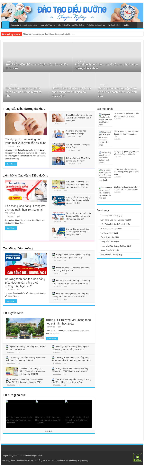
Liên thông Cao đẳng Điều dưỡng (25, 175)
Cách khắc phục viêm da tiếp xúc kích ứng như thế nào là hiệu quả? (79, 118)
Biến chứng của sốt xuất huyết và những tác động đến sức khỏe (78, 420)
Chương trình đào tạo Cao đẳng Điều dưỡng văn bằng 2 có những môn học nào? (25, 282)
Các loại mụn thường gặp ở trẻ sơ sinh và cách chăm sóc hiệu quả (117, 92)
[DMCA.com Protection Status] (137, 457)
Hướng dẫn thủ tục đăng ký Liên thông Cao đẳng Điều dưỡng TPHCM (78, 200)
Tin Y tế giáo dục (14, 395)
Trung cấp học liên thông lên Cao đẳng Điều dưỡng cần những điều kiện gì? (78, 216)
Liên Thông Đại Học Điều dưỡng (71, 25)
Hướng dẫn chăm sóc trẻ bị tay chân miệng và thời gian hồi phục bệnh (71, 92)
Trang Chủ (5, 24)
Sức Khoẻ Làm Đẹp (109, 229)
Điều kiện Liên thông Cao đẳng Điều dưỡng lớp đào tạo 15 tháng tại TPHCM (77, 184)
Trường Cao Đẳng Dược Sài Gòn (40, 460)
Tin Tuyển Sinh (114, 25)
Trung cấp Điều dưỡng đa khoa (24, 25)
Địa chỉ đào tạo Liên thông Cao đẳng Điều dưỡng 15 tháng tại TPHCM (77, 232)
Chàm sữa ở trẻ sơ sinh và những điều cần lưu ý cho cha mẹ (48, 420)
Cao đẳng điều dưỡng (18, 248)
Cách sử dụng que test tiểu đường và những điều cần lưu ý (19, 420)
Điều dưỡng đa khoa (33, 455)
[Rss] (130, 455)
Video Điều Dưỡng (108, 250)
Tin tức (126, 25)
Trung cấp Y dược (47, 25)
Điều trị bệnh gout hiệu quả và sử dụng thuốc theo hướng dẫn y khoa (126, 134)
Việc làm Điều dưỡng (96, 25)
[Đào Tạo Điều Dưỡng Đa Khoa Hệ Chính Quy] (72, 12)
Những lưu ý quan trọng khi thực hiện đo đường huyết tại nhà (46, 34)
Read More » (11, 164)
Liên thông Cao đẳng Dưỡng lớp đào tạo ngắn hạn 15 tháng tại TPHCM (25, 209)
